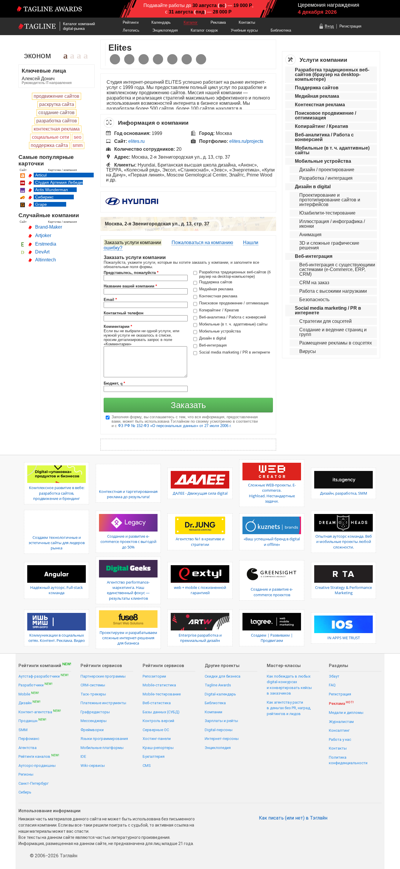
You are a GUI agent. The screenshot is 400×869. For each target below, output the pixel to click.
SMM (23, 730)
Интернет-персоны (222, 738)
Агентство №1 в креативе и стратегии (200, 541)
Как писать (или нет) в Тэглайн (293, 818)
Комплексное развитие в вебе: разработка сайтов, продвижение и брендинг (56, 493)
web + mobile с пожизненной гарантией (200, 590)
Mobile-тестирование (162, 694)
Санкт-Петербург (33, 783)
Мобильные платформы (102, 747)
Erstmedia (45, 243)
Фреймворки (92, 730)
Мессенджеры (94, 721)
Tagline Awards (218, 685)
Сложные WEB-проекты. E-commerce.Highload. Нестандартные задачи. (272, 493)
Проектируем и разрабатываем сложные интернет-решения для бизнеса (128, 638)
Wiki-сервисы (93, 765)
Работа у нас (340, 739)
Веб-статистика (157, 703)
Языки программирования (104, 738)
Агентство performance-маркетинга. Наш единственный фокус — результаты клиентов (128, 590)
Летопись (131, 30)
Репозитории (154, 676)
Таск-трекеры (93, 694)
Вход (329, 26)
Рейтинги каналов (38, 756)
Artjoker (43, 235)
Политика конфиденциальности (348, 760)
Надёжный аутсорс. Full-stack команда (56, 590)
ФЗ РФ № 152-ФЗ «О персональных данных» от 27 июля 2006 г (174, 426)
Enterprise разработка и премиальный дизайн (200, 638)
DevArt (42, 251)
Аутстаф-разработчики (43, 675)
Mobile (28, 693)
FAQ (332, 685)
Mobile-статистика (159, 685)
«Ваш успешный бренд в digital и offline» (272, 541)
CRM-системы (93, 685)
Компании (213, 712)
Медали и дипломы (346, 712)
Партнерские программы (103, 676)
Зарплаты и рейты (221, 721)
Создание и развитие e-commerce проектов (272, 592)
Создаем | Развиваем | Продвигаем (272, 638)
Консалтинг (339, 730)
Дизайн (29, 702)
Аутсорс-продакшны (37, 765)
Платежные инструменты (103, 703)
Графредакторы (95, 712)
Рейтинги (131, 22)
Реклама (218, 22)
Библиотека (281, 30)
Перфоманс (28, 738)
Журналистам (341, 721)
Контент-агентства (39, 711)
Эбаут (334, 676)
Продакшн (32, 720)
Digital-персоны (219, 730)
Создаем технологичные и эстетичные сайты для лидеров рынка (57, 543)
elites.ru (136, 141)
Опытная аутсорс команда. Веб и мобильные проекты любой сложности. (343, 541)
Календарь (161, 22)
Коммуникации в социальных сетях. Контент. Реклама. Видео (56, 638)
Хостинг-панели (157, 738)
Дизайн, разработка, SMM (343, 493)
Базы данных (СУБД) (161, 712)
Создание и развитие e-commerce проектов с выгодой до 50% (128, 541)
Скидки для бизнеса (222, 676)
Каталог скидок (204, 30)
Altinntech (45, 259)
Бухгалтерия (154, 756)
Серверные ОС (156, 730)
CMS (147, 765)
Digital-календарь (220, 694)
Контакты (247, 22)
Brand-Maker (48, 226)
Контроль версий (158, 721)
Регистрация (350, 26)
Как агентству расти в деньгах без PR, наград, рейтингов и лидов (289, 708)
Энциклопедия (165, 30)
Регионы (25, 774)
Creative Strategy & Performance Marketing (343, 590)
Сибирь (24, 792)
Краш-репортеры (158, 747)
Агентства (27, 747)
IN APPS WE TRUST (343, 637)
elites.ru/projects (246, 141)
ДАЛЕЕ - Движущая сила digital (200, 493)
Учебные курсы (244, 30)
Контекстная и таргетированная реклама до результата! (128, 494)
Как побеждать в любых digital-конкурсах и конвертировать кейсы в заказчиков (289, 685)
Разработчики (35, 684)
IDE (83, 756)
